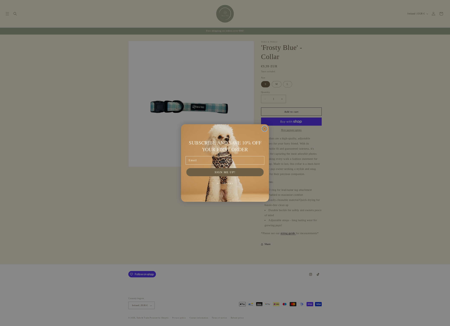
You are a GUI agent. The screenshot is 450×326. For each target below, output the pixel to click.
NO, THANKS (225, 183)
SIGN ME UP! (225, 172)
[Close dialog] (264, 128)
